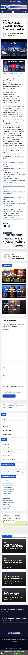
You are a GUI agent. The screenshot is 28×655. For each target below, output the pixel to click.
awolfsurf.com (6, 480)
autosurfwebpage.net (8, 485)
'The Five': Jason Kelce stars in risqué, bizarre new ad (13, 562)
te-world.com (6, 498)
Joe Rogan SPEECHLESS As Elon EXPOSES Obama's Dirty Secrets (9, 241)
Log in (4, 423)
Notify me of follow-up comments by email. (13, 387)
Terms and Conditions (9, 459)
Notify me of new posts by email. (13, 392)
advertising (5, 20)
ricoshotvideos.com (8, 483)
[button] (23, 12)
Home (7, 644)
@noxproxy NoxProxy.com (16, 33)
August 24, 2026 (9, 548)
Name (5, 359)
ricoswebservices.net (8, 502)
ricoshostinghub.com (8, 489)
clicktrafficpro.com (8, 491)
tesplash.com (6, 496)
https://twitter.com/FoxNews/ (11, 215)
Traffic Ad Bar (6, 515)
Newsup (23, 639)
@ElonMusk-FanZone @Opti (12, 306)
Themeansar (14, 641)
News (5, 542)
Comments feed (7, 430)
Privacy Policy (7, 455)
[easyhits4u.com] (20, 406)
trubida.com (6, 508)
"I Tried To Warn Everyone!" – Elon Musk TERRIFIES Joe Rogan (13, 276)
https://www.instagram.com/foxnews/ (13, 219)
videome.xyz (6, 504)
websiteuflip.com (7, 487)
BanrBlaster (17, 515)
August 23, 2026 (9, 597)
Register (5, 419)
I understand (17, 653)
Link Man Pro (6, 472)
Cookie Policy (6, 448)
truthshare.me (6, 506)
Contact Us (6, 444)
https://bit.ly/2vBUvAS (9, 94)
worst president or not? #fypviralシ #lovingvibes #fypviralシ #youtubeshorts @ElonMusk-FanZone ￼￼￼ (18, 242)
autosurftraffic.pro (8, 500)
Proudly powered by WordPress (9, 639)
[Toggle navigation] (13, 12)
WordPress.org (7, 434)
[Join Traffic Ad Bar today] (21, 619)
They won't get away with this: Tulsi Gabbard (13, 290)
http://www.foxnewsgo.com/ (11, 102)
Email (4, 367)
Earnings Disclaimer (8, 451)
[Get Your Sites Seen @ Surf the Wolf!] (8, 619)
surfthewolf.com (7, 493)
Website (5, 376)
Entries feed (6, 426)
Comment (6, 329)
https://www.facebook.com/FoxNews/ (13, 211)
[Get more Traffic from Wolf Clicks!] (8, 406)
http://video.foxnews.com (10, 98)
